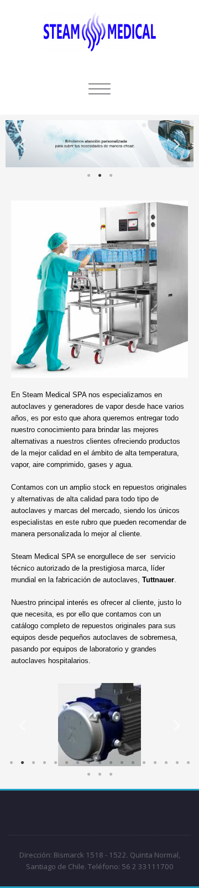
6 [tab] (66, 762)
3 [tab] (110, 175)
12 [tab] (132, 762)
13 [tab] (143, 762)
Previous (22, 143)
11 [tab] (121, 762)
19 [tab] (99, 774)
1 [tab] (88, 175)
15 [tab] (165, 762)
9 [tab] (99, 762)
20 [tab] (110, 774)
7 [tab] (77, 762)
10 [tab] (110, 762)
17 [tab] (187, 762)
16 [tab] (176, 762)
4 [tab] (44, 762)
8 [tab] (88, 762)
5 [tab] (55, 762)
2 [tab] (99, 175)
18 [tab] (88, 774)
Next (176, 143)
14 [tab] (154, 762)
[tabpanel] (99, 143)
